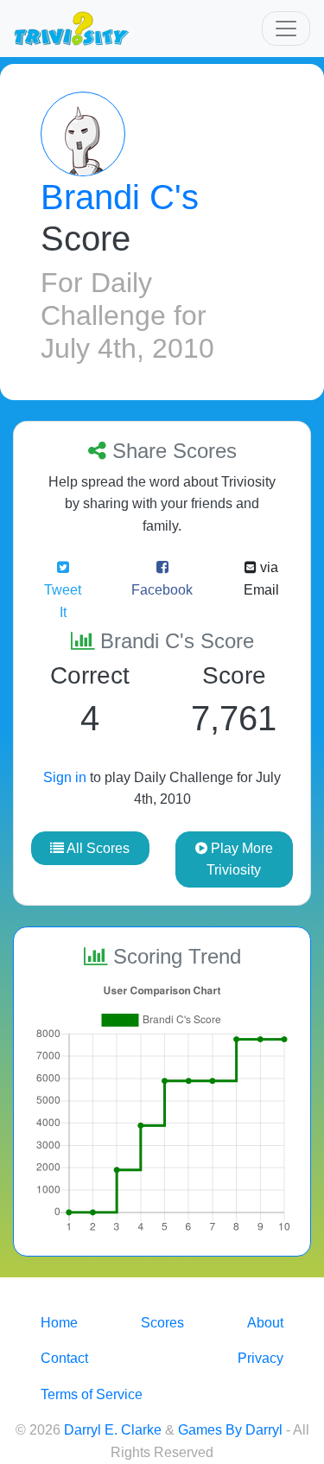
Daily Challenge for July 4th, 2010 (127, 316)
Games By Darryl (230, 1430)
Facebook (162, 589)
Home (59, 1322)
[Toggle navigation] (286, 28)
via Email (261, 578)
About (265, 1322)
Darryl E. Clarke (113, 1430)
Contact (64, 1358)
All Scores (97, 848)
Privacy (260, 1358)
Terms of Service (92, 1394)
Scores (162, 1322)
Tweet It (62, 601)
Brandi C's (120, 197)
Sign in (64, 777)
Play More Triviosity (239, 859)
